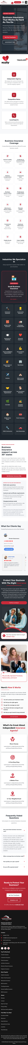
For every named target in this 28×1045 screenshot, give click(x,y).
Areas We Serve (4, 1021)
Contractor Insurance (5, 957)
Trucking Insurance (5, 986)
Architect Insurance (5, 963)
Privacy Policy (4, 1006)
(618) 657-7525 (19, 904)
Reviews (3, 998)
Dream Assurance (14, 538)
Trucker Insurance (5, 954)
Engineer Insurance (5, 968)
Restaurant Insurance (5, 980)
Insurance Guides (4, 1015)
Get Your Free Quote (10, 37)
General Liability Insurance (6, 989)
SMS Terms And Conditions (6, 1009)
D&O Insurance (4, 992)
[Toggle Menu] (27, 2)
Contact (2, 1000)
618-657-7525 (10, 636)
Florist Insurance (4, 960)
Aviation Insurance (5, 974)
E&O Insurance (4, 983)
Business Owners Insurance (7, 966)
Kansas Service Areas (5, 1024)
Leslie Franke (11, 556)
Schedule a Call (14, 900)
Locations (3, 1026)
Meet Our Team (4, 1003)
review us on (8, 549)
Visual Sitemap (4, 1029)
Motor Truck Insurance (6, 977)
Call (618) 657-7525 (10, 42)
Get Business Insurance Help (14, 476)
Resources (3, 1018)
